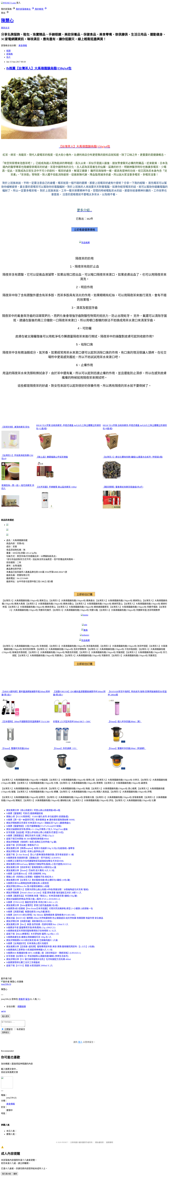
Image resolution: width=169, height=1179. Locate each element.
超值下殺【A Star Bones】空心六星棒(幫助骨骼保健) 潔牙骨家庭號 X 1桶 (40, 854)
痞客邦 (21, 999)
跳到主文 (5, 28)
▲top (3, 1011)
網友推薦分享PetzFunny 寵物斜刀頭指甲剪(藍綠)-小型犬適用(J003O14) (38, 864)
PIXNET (65, 1142)
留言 (27, 999)
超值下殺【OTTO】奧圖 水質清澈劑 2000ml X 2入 (29, 965)
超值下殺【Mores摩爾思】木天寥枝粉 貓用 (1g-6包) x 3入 (32, 934)
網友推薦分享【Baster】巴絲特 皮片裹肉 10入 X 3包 (30, 870)
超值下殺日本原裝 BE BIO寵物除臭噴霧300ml (27, 839)
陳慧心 (7, 20)
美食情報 (22, 45)
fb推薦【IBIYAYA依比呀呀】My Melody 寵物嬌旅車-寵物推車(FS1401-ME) (40, 915)
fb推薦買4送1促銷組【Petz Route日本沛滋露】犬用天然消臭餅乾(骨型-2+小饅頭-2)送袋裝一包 (49, 908)
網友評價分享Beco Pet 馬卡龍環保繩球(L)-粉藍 (27, 886)
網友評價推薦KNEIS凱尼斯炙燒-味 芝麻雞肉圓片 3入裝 (32, 940)
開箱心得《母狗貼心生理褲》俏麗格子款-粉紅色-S (29, 877)
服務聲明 (109, 1142)
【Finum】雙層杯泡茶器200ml (15, 748)
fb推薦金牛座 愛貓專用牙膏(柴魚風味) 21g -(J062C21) (30, 927)
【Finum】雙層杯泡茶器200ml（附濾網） (127, 748)
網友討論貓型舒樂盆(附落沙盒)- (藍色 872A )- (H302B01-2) (33, 899)
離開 (15, 1174)
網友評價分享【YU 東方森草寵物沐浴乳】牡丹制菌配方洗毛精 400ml (38, 959)
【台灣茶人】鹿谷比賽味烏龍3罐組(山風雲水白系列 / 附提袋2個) (133, 457)
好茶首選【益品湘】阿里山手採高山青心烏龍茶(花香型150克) (35, 832)
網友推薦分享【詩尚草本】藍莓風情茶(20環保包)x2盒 (31, 867)
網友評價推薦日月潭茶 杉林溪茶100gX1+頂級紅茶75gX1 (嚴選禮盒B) (38, 823)
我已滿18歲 (6, 1174)
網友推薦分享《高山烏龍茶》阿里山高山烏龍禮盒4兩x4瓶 (33, 810)
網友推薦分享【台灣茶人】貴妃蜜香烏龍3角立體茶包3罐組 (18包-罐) (38, 880)
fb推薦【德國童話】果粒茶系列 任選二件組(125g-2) (30, 835)
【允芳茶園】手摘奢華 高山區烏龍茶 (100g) (56, 487)
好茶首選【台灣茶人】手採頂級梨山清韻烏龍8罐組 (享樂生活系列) (37, 956)
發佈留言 (5, 1032)
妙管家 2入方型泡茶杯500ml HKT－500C (72, 721)
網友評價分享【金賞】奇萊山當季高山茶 (25, 851)
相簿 (8, 51)
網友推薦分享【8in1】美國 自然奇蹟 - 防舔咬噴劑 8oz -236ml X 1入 (37, 924)
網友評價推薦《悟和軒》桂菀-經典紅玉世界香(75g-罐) (31, 842)
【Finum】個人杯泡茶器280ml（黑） (125, 721)
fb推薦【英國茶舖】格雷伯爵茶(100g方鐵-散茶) (28, 912)
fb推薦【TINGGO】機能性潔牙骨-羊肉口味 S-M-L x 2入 (32, 902)
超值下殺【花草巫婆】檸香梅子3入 (22, 845)
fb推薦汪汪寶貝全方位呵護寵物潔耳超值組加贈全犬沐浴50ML (35, 861)
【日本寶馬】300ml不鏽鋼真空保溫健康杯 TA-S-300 (25, 721)
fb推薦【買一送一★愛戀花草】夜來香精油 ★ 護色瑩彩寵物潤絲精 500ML (40, 820)
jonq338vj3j (6, 984)
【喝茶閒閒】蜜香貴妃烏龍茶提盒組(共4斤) (123, 487)
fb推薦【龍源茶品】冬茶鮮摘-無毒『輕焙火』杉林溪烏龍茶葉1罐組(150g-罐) (41, 896)
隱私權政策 (99, 1142)
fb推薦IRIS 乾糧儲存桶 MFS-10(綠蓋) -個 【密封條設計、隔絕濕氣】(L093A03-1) (43, 953)
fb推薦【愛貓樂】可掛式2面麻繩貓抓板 (24, 813)
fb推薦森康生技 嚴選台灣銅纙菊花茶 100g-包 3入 (28, 937)
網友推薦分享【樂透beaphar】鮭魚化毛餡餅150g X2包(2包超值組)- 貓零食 (40, 848)
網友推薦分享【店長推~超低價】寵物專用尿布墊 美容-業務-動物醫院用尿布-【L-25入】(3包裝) (50, 946)
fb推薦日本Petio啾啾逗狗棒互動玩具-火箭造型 (27, 883)
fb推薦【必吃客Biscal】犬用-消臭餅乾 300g (26, 873)
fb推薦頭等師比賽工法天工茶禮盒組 (23, 962)
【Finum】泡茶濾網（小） (65, 748)
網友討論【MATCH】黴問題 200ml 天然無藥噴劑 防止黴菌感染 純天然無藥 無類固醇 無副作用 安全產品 (54, 918)
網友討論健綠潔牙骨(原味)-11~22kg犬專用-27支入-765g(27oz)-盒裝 (37, 829)
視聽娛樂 (21, 1006)
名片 (8, 57)
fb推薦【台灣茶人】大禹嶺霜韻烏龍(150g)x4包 (38, 68)
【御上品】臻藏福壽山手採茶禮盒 (52, 457)
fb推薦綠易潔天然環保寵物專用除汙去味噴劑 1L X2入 (31, 931)
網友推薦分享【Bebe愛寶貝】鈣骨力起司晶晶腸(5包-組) (32, 905)
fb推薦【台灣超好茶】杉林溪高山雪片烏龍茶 (27, 943)
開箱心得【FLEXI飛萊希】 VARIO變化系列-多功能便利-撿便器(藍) (37, 816)
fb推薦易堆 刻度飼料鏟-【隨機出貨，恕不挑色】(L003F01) (33, 858)
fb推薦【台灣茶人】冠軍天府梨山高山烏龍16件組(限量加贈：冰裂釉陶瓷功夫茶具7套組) (47, 889)
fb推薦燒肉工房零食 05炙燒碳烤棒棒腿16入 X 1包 (29, 950)
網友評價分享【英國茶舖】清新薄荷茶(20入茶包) (29, 921)
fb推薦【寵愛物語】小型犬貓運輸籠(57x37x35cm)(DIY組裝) (33, 826)
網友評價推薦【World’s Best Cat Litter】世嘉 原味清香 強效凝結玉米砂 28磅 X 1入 (43, 893)
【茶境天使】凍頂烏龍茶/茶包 (15, 427)
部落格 (9, 54)
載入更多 (5, 1016)
